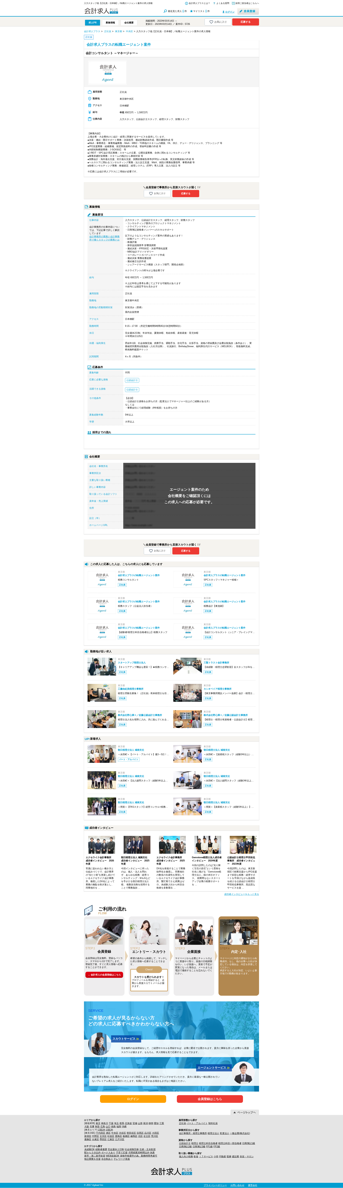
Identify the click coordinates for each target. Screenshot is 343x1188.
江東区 (110, 1139)
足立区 (146, 1136)
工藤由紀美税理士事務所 (130, 688)
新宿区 (87, 1136)
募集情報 (110, 22)
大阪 (86, 1126)
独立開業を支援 (92, 1159)
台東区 (95, 1139)
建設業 (235, 1156)
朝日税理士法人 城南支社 (131, 750)
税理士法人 (213, 1133)
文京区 (103, 1136)
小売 (216, 1156)
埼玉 (116, 1123)
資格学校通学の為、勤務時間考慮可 (138, 1155)
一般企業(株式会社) (240, 1133)
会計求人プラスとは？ (199, 3)
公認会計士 (185, 1143)
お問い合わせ (237, 1185)
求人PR (92, 22)
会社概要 (129, 22)
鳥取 (97, 1126)
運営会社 (252, 1185)
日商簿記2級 (185, 1146)
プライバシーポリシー (215, 1185)
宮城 (135, 1123)
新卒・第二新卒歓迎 (94, 1155)
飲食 (196, 1156)
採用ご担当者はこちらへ (247, 3)
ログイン (230, 12)
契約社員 (213, 1123)
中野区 (95, 1136)
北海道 (128, 1123)
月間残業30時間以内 (138, 1152)
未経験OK (89, 1149)
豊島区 (118, 1136)
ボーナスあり (108, 1152)
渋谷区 (122, 1133)
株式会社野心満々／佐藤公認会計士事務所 (140, 715)
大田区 (155, 1133)
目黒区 (140, 1133)
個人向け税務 (186, 1156)
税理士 (194, 1143)
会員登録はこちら (210, 1099)
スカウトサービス (126, 1039)
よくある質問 (222, 3)
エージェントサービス (214, 1068)
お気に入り (220, 21)
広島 (102, 1126)
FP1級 (209, 1146)
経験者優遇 (101, 1149)
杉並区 (110, 1136)
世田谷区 (131, 1133)
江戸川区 (119, 1139)
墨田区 (103, 1139)
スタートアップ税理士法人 (132, 662)
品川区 (147, 1133)
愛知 (156, 1123)
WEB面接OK (112, 1155)
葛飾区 (87, 1139)
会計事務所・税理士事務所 (193, 1133)
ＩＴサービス (206, 1156)
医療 (229, 1156)
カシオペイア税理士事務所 (218, 688)
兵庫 (92, 1126)
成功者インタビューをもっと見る (241, 894)
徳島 (113, 1126)
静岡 (151, 1123)
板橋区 (126, 1136)
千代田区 (100, 1133)
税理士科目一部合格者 (230, 1143)
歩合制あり (107, 1159)
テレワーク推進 (122, 1159)
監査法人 (224, 1133)
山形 (140, 1123)
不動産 (222, 1156)
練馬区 (133, 1136)
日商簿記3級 (199, 1146)
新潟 (145, 1123)
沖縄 (124, 1126)
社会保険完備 (132, 1149)
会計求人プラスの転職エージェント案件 (139, 575)
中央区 (114, 1133)
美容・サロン (247, 1156)
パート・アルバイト (197, 1123)
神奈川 (104, 1123)
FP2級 (216, 1146)
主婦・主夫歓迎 (147, 1149)
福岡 (118, 1126)
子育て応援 (122, 1152)
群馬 (122, 1123)
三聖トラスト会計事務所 (216, 662)
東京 (98, 1123)
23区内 (101, 1129)
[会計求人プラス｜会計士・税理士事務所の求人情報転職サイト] (114, 13)
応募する (246, 21)
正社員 (182, 1123)
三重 (161, 1123)
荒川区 (154, 1136)
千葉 (111, 1123)
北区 (140, 1136)
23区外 (109, 1129)
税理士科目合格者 (208, 1143)
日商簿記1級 (248, 1143)
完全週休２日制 (116, 1149)
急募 (152, 1152)
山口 (108, 1126)
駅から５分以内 (92, 1152)
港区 (108, 1133)
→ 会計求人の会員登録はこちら (104, 974)
